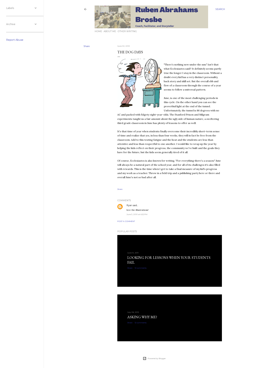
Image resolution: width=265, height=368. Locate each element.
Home (98, 31)
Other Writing (127, 31)
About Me (110, 31)
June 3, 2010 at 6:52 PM (137, 214)
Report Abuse (14, 39)
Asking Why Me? (142, 317)
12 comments (140, 268)
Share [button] (87, 46)
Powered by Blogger (157, 358)
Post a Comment (126, 221)
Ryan (129, 205)
